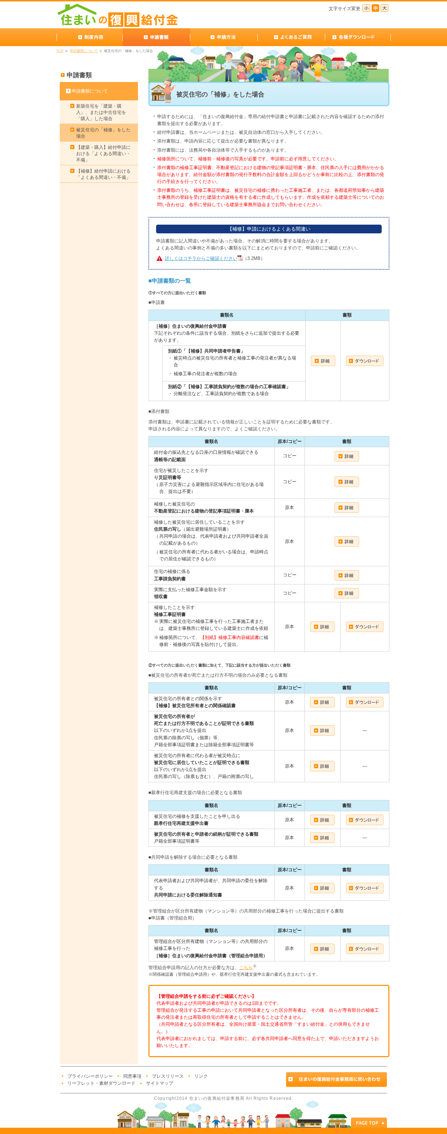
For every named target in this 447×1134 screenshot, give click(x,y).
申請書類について (84, 51)
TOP (60, 51)
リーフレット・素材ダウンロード (101, 1083)
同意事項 (132, 1076)
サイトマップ (159, 1083)
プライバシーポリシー (90, 1076)
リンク (201, 1076)
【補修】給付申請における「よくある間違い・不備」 (103, 174)
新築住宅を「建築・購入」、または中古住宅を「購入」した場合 (101, 112)
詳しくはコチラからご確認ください (201, 258)
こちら (246, 967)
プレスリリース (168, 1076)
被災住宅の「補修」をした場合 (103, 133)
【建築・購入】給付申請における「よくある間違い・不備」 (103, 153)
